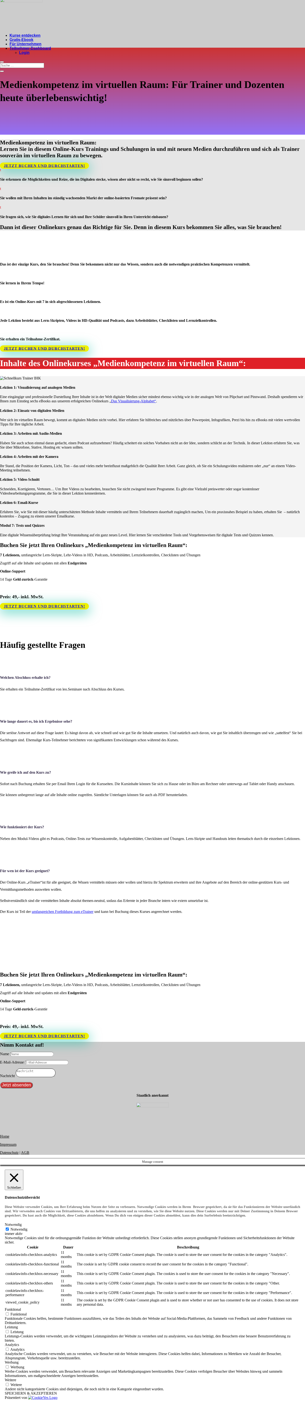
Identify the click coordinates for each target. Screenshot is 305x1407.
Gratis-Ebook (21, 40)
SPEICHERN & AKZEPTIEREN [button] (31, 1393)
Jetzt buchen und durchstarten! (44, 166)
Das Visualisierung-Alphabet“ (133, 401)
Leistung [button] (11, 1327)
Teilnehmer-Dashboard (30, 48)
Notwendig (18, 1229)
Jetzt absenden (16, 1085)
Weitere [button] (10, 1380)
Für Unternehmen (25, 44)
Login (24, 53)
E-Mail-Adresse (12, 1062)
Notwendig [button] (13, 1225)
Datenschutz (9, 1153)
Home (4, 1136)
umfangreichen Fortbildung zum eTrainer (62, 912)
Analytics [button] (12, 1345)
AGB (25, 1153)
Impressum (8, 1144)
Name (4, 1054)
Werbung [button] (12, 1362)
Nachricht (7, 1076)
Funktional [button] (13, 1309)
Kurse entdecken (25, 35)
